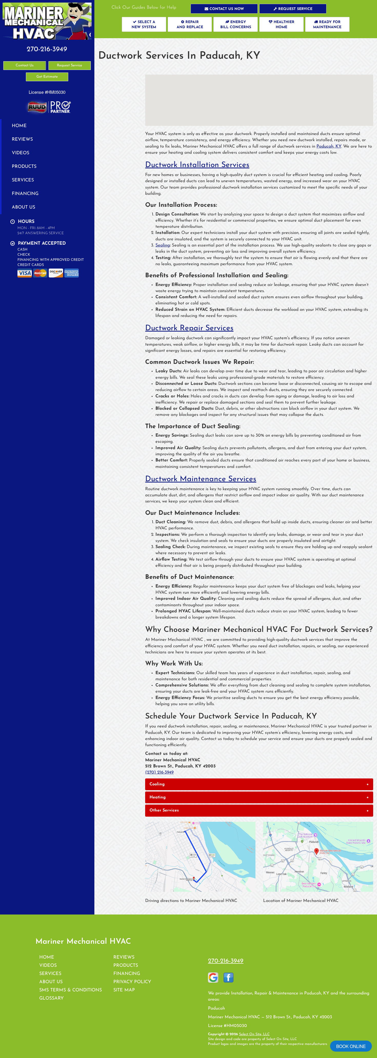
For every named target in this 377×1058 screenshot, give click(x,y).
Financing (25, 194)
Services (23, 180)
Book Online (351, 1046)
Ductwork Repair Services (189, 328)
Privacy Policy (132, 982)
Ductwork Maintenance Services (200, 479)
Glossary (51, 998)
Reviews (22, 139)
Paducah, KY (328, 146)
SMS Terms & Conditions (70, 990)
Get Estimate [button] (47, 77)
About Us (23, 207)
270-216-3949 (225, 961)
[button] (224, 9)
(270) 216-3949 (159, 772)
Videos (20, 153)
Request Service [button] (69, 65)
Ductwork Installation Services (197, 165)
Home (19, 126)
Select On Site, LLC (254, 1034)
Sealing (162, 245)
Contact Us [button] (25, 65)
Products (24, 167)
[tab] (259, 784)
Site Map (124, 990)
